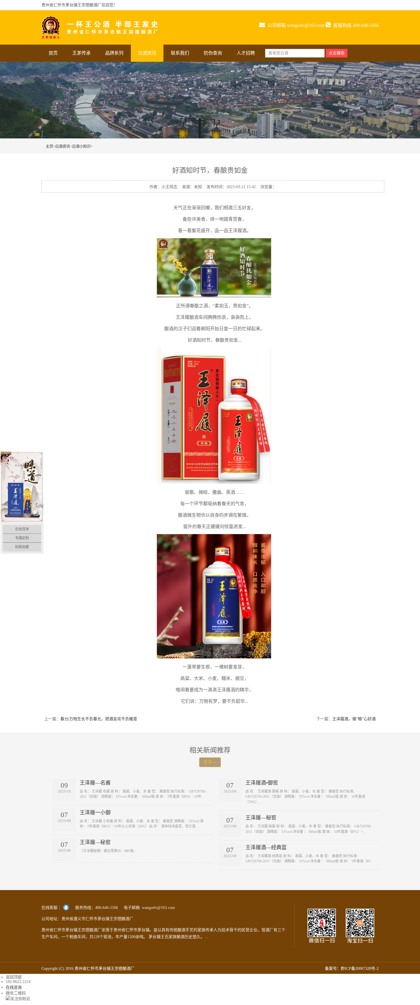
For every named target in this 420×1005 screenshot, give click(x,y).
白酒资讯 (147, 53)
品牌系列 (114, 53)
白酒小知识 (81, 146)
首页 (53, 53)
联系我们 (180, 53)
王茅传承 (81, 53)
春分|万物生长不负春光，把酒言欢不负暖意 (98, 719)
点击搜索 (337, 53)
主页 (49, 146)
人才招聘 (246, 53)
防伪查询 (213, 53)
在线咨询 (14, 987)
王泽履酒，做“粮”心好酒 (354, 719)
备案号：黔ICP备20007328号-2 (352, 968)
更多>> (210, 762)
